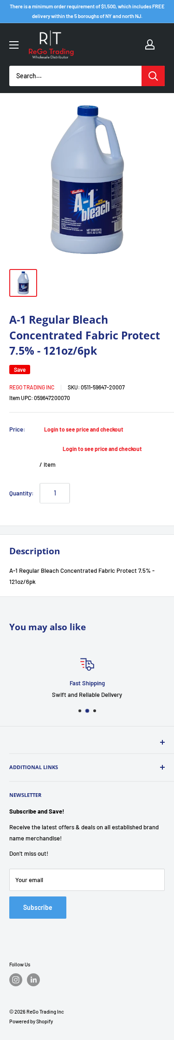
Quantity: (21, 493)
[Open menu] (14, 45)
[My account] (150, 44)
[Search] (153, 76)
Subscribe (37, 907)
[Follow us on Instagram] (15, 979)
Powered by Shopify (31, 1021)
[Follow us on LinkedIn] (33, 979)
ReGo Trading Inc (31, 387)
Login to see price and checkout (83, 429)
